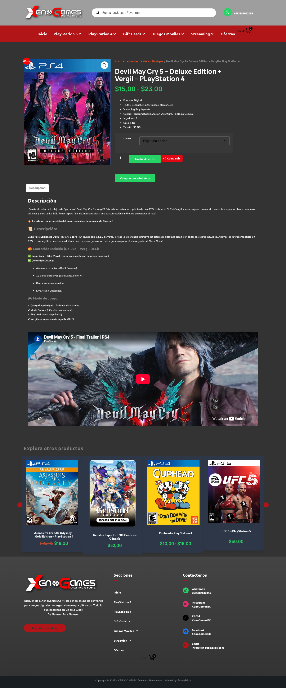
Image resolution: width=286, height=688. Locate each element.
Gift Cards (132, 33)
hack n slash (132, 61)
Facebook (198, 630)
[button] (104, 65)
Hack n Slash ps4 (153, 61)
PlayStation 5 (66, 33)
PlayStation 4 (100, 33)
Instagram (198, 602)
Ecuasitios (184, 680)
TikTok (196, 616)
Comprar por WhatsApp (135, 178)
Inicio (42, 33)
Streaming (200, 33)
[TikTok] (186, 618)
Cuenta (127, 139)
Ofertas (228, 33)
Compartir (173, 158)
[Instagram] (186, 604)
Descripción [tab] (37, 188)
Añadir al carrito (144, 159)
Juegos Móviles (166, 33)
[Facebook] (186, 631)
